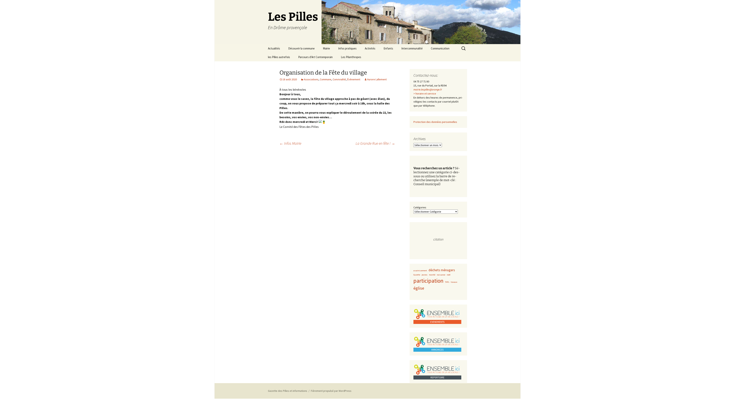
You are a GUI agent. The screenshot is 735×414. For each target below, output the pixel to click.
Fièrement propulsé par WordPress (331, 391)
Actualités (274, 48)
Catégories (419, 207)
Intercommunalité (412, 48)
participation (428, 280)
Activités (370, 48)
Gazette (416, 275)
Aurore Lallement (377, 79)
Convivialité (339, 79)
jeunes (424, 275)
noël (448, 275)
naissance (441, 275)
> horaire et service (424, 93)
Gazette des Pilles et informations (287, 391)
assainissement (420, 270)
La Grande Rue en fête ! (375, 143)
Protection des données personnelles (435, 122)
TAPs (447, 282)
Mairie (326, 48)
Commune (325, 79)
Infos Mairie (290, 143)
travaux (454, 282)
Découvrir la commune (301, 48)
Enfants (388, 48)
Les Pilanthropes (351, 57)
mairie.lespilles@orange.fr (427, 89)
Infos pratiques (347, 48)
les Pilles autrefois (279, 57)
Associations (311, 79)
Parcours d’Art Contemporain (315, 57)
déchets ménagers (442, 270)
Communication (440, 48)
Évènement (353, 79)
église (418, 288)
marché (432, 275)
